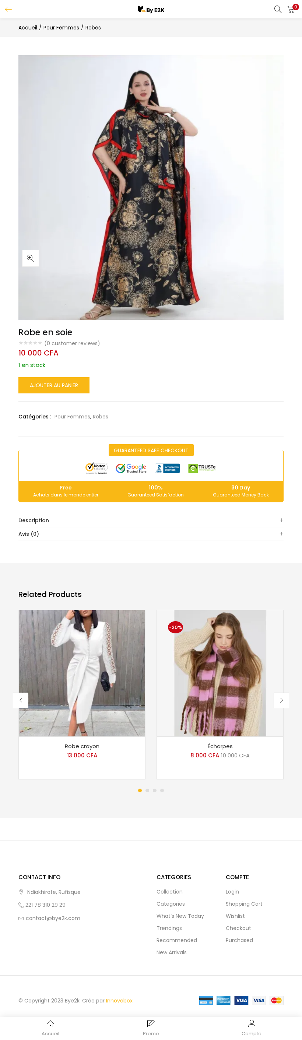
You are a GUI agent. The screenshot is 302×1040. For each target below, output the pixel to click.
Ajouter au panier (54, 385)
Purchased (239, 940)
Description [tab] (33, 520)
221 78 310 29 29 (45, 905)
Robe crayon (82, 746)
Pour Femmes (61, 27)
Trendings (169, 928)
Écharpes (220, 746)
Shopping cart (244, 904)
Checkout (238, 928)
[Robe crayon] (82, 672)
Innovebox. (120, 1000)
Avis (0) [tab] (28, 534)
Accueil (27, 27)
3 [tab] (155, 790)
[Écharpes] (220, 672)
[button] (290, 9)
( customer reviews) (72, 343)
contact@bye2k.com (53, 918)
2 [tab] (147, 790)
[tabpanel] (81, 694)
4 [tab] (162, 790)
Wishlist (235, 916)
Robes (93, 27)
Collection (170, 891)
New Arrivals (172, 952)
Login (232, 891)
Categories (171, 904)
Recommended (177, 940)
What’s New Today (180, 916)
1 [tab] (140, 790)
